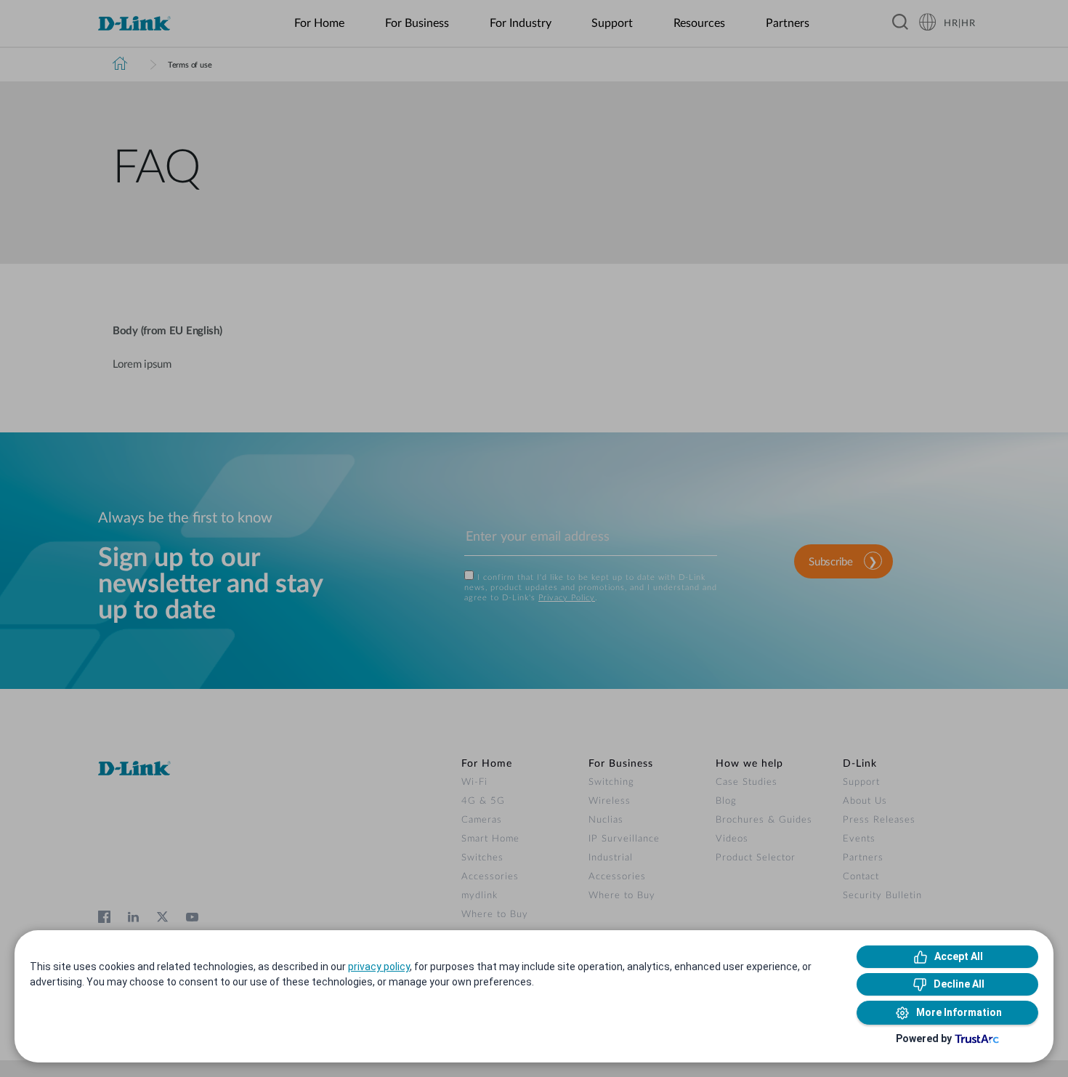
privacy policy (379, 966)
